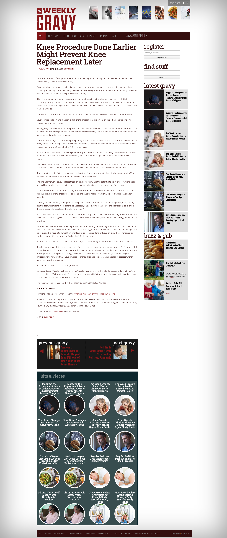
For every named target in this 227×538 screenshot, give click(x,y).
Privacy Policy (59, 533)
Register (48, 533)
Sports (103, 36)
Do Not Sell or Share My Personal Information (142, 533)
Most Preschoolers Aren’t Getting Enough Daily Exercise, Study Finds (99, 497)
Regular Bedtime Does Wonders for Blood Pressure (100, 458)
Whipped (136, 36)
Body (50, 36)
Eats (81, 36)
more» (168, 253)
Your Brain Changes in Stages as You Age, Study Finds (49, 422)
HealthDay (58, 311)
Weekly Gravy (44, 68)
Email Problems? (104, 533)
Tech (66, 36)
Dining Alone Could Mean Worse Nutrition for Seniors (49, 496)
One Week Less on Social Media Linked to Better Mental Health (100, 387)
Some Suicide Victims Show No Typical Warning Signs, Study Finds (99, 424)
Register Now (175, 3)
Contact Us (117, 533)
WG (41, 36)
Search (162, 77)
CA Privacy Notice (75, 533)
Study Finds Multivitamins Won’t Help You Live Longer (175, 245)
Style (58, 36)
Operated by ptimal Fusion (181, 534)
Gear (74, 36)
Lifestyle (91, 36)
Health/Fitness (49, 317)
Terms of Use (90, 533)
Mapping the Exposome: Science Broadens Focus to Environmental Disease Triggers (49, 388)
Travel (113, 36)
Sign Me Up (162, 57)
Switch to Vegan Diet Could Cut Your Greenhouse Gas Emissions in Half (49, 460)
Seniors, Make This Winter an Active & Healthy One (174, 286)
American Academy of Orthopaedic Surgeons (94, 293)
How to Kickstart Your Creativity (175, 264)
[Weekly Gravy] (61, 19)
